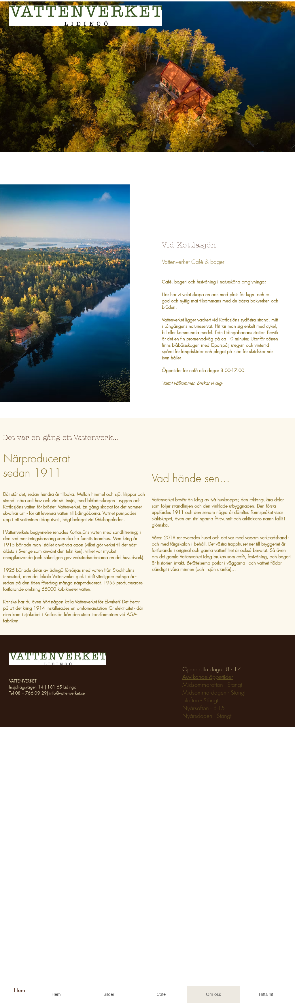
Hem (19, 990)
